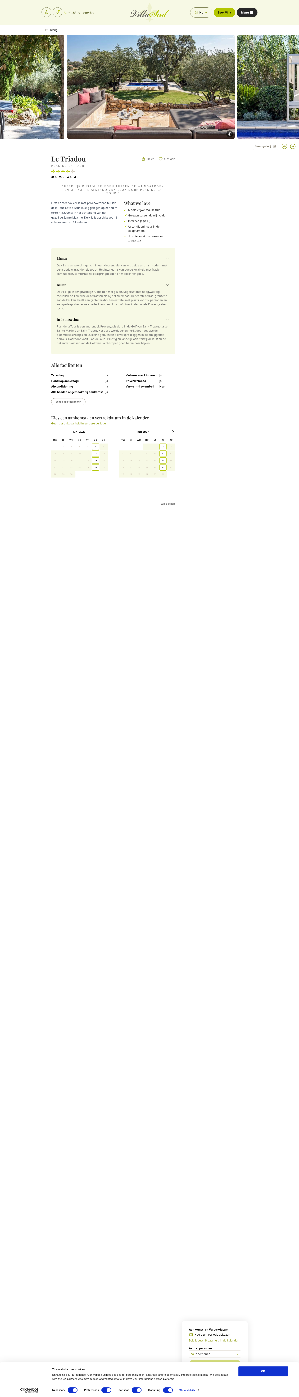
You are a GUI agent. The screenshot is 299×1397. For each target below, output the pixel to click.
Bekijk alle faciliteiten (68, 401)
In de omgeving (68, 319)
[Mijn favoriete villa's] (57, 12)
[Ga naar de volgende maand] (173, 432)
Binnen (62, 258)
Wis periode (168, 503)
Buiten (61, 285)
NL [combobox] (201, 12)
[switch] (106, 1390)
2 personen (202, 1354)
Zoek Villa (224, 12)
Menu (245, 12)
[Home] (149, 12)
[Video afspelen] (229, 133)
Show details (187, 1390)
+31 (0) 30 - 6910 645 (81, 12)
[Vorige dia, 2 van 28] (284, 146)
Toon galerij (263, 146)
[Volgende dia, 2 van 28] (292, 146)
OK (263, 1371)
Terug (53, 30)
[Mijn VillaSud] (46, 12)
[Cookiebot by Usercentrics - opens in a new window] (29, 1390)
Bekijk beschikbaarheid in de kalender (214, 1340)
